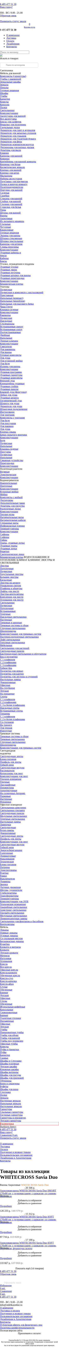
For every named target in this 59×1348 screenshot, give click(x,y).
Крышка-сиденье (9, 309)
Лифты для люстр (9, 591)
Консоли (4, 104)
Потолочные (7, 568)
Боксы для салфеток (10, 121)
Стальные (5, 224)
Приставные (6, 295)
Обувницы (5, 1080)
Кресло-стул (6, 978)
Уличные (5, 782)
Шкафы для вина (9, 1089)
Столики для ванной (11, 204)
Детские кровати (9, 952)
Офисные (5, 685)
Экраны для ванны (10, 235)
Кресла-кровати (8, 972)
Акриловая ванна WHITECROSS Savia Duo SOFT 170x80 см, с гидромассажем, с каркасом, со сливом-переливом (28, 1219)
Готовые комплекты (10, 355)
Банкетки (5, 99)
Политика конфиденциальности (17, 1327)
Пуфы (3, 1052)
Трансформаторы (9, 895)
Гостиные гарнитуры (11, 1115)
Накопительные (8, 483)
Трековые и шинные (11, 622)
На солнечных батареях (12, 793)
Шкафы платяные (9, 1063)
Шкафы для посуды (10, 1075)
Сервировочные (8, 1012)
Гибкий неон (7, 764)
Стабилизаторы (8, 893)
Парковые (5, 796)
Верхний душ (7, 380)
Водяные (5, 471)
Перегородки (7, 463)
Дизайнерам (12, 43)
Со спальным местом (11, 938)
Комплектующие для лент (14, 776)
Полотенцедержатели (11, 187)
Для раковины (7, 349)
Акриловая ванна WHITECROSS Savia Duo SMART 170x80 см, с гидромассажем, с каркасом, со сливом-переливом (28, 1193)
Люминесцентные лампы (13, 918)
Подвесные (6, 289)
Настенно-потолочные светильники (19, 636)
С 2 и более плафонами (12, 719)
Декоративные (8, 682)
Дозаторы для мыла (10, 150)
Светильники (7, 110)
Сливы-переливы (9, 247)
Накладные (6, 321)
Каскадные (6, 580)
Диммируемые (8, 856)
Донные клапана (9, 340)
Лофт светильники (10, 639)
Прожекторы (7, 787)
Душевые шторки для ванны (15, 275)
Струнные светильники (12, 628)
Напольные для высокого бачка (17, 303)
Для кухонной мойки (11, 360)
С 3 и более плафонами (12, 705)
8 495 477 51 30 (8, 1271)
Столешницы (7, 323)
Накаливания (7, 858)
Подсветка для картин (12, 673)
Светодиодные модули (12, 767)
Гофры (3, 540)
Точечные (5, 614)
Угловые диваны (9, 935)
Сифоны (4, 537)
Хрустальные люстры (11, 574)
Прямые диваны (8, 932)
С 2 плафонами (8, 662)
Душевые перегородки (12, 278)
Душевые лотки (8, 548)
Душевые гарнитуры (11, 375)
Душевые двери (8, 269)
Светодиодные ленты (11, 756)
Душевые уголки (9, 266)
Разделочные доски (10, 508)
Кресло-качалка (8, 981)
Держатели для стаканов (13, 136)
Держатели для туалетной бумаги (18, 138)
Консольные (6, 1009)
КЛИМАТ (22, 560)
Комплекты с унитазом (12, 417)
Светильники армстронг (13, 807)
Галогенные (6, 853)
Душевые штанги (9, 397)
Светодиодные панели (12, 651)
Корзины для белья (10, 164)
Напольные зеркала (10, 1103)
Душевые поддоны (10, 272)
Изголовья (5, 958)
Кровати (4, 949)
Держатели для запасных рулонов (18, 133)
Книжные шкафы (9, 1069)
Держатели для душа (11, 406)
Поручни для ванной (11, 190)
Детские (4, 690)
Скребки (4, 195)
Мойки (4, 494)
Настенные (6, 619)
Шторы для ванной (10, 212)
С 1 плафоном (7, 659)
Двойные (5, 335)
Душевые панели (9, 389)
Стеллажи (5, 1092)
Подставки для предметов (14, 181)
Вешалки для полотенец (13, 124)
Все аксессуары (8, 118)
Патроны (5, 867)
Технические (7, 861)
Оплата (10, 41)
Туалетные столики (10, 1018)
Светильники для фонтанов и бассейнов (21, 921)
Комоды (4, 101)
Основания (6, 961)
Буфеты (4, 1086)
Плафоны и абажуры (11, 588)
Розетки (4, 873)
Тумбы (3, 96)
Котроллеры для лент (11, 773)
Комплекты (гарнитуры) (13, 76)
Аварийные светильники (13, 907)
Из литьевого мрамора (12, 221)
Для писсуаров (8, 423)
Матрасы (5, 955)
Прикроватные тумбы (12, 1032)
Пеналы (4, 87)
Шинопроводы (8, 631)
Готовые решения (9, 90)
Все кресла (6, 967)
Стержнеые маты (9, 523)
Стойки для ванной (10, 201)
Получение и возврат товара (15, 1152)
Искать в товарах (9, 58)
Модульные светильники (13, 816)
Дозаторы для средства (12, 506)
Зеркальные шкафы (10, 81)
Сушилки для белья (10, 207)
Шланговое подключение (13, 409)
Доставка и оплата (10, 1310)
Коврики (4, 158)
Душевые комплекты (11, 377)
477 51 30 (8, 4)
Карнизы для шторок (11, 244)
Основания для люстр (11, 599)
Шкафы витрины (9, 1072)
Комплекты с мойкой (11, 497)
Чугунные (5, 227)
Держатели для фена (11, 141)
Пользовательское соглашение (16, 1155)
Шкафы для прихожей (12, 1078)
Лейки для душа (8, 395)
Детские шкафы (8, 1066)
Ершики (4, 153)
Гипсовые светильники (12, 642)
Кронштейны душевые (12, 383)
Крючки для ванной (10, 170)
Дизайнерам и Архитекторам (15, 1158)
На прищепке (7, 693)
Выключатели (7, 878)
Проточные (6, 486)
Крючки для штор (9, 173)
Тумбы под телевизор (11, 1041)
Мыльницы (6, 175)
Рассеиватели (7, 770)
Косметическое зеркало (12, 167)
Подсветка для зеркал (11, 671)
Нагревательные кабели (13, 520)
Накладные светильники (13, 617)
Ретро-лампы (7, 830)
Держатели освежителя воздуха (17, 144)
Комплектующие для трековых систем (20, 634)
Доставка (11, 38)
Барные (4, 992)
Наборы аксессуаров (11, 178)
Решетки (4, 551)
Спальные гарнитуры (11, 1112)
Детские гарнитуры (10, 1120)
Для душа (5, 358)
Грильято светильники (12, 912)
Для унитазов (7, 414)
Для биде (5, 363)
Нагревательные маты (12, 517)
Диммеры (5, 881)
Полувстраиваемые (10, 332)
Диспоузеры (6, 500)
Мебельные (6, 645)
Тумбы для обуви (9, 1035)
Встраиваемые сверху (11, 326)
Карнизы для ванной (11, 155)
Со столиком (7, 722)
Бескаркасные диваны (12, 941)
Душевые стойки (9, 386)
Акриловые (6, 218)
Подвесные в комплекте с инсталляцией (21, 292)
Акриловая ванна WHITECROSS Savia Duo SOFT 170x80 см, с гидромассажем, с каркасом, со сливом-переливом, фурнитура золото (28, 1245)
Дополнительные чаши (12, 503)
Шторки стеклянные (11, 238)
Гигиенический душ (11, 400)
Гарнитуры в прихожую (13, 1117)
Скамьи (4, 1058)
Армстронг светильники (13, 910)
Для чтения (6, 727)
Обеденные (6, 989)
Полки (3, 107)
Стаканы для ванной (11, 198)
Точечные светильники (12, 819)
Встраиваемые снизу (11, 329)
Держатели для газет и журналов (17, 130)
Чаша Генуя (6, 306)
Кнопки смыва (8, 432)
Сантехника (6, 70)
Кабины (4, 258)
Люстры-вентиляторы (12, 594)
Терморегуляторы (9, 528)
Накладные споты (9, 708)
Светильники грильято (12, 810)
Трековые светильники (12, 739)
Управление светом (10, 585)
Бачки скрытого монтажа (13, 434)
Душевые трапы (8, 545)
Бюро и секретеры (10, 1083)
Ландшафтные (7, 784)
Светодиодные (8, 827)
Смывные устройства (11, 460)
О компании (13, 35)
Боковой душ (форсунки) (13, 392)
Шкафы (4, 93)
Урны (3, 210)
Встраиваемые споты (11, 710)
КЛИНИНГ (34, 560)
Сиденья (4, 192)
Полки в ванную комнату (13, 184)
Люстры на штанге (10, 582)
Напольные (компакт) (11, 298)
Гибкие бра (6, 668)
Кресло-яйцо (7, 984)
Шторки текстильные (11, 241)
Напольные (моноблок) (12, 301)
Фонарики (5, 801)
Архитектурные (8, 790)
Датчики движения (10, 887)
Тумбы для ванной (10, 1038)
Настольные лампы (10, 821)
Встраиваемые (8, 611)
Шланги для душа (9, 403)
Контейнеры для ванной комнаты (18, 161)
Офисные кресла (9, 969)
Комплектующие (9, 113)
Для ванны (6, 352)
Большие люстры (9, 577)
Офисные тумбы (9, 1043)
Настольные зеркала (11, 1106)
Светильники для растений (14, 648)
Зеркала (4, 84)
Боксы (3, 261)
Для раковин (7, 426)
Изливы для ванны (10, 366)
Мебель (4, 927)
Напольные (6, 338)
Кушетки (5, 944)
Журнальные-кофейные (12, 1006)
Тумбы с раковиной (10, 79)
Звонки (4, 884)
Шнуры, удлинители (11, 890)
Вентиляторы (7, 924)
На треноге (6, 725)
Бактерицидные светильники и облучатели (23, 653)
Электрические (8, 474)
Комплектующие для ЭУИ (14, 901)
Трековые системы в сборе (14, 625)
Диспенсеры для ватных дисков (17, 147)
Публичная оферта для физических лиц (21, 1324)
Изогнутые (6, 730)
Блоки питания (8, 759)
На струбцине (7, 688)
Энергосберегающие (11, 850)
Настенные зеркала (10, 1100)
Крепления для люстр (11, 597)
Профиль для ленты (10, 762)
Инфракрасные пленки (12, 525)
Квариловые (6, 229)
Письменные (7, 1021)
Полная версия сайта (11, 1330)
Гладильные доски (10, 127)
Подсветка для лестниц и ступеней (19, 676)
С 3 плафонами (8, 665)
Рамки (3, 875)
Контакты (11, 46)
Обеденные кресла (10, 975)
